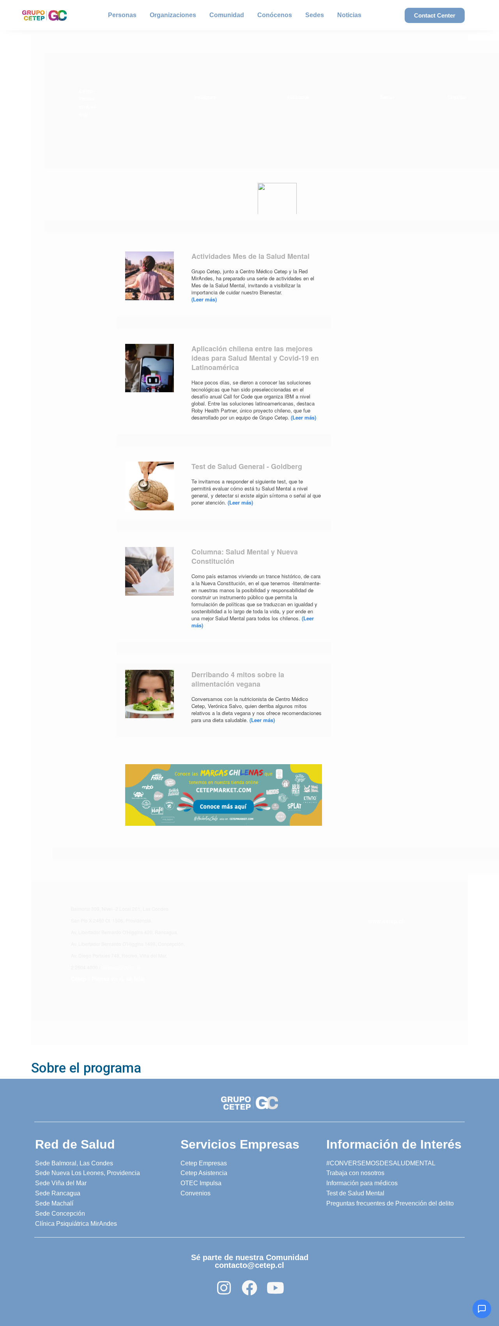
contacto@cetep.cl (120, 967)
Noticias (349, 15)
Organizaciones (173, 15)
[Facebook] (249, 1288)
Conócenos (274, 15)
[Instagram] (224, 1288)
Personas (122, 15)
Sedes (314, 15)
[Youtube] (275, 1288)
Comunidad (226, 15)
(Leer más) (204, 299)
